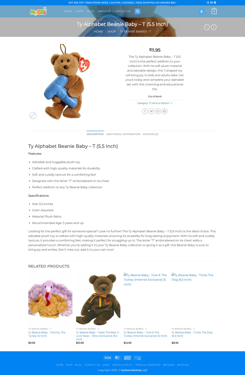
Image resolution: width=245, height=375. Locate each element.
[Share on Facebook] (145, 111)
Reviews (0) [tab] (150, 134)
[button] (137, 11)
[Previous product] (213, 27)
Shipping (183, 364)
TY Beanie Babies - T (135, 31)
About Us (104, 11)
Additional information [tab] (123, 134)
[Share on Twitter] (151, 111)
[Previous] (28, 312)
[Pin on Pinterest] (165, 111)
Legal (106, 364)
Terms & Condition (148, 364)
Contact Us (123, 11)
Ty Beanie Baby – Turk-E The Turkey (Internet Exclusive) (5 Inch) (145, 334)
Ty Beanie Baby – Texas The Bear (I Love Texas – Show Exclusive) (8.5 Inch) (97, 336)
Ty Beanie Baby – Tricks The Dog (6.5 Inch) (192, 334)
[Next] (215, 312)
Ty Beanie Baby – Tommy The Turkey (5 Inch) (46, 334)
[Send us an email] (211, 2)
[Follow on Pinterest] (215, 2)
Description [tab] (95, 134)
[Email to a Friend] (158, 111)
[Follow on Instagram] (208, 2)
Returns (169, 364)
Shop (79, 11)
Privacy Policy (122, 364)
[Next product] (207, 27)
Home (68, 11)
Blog (90, 11)
